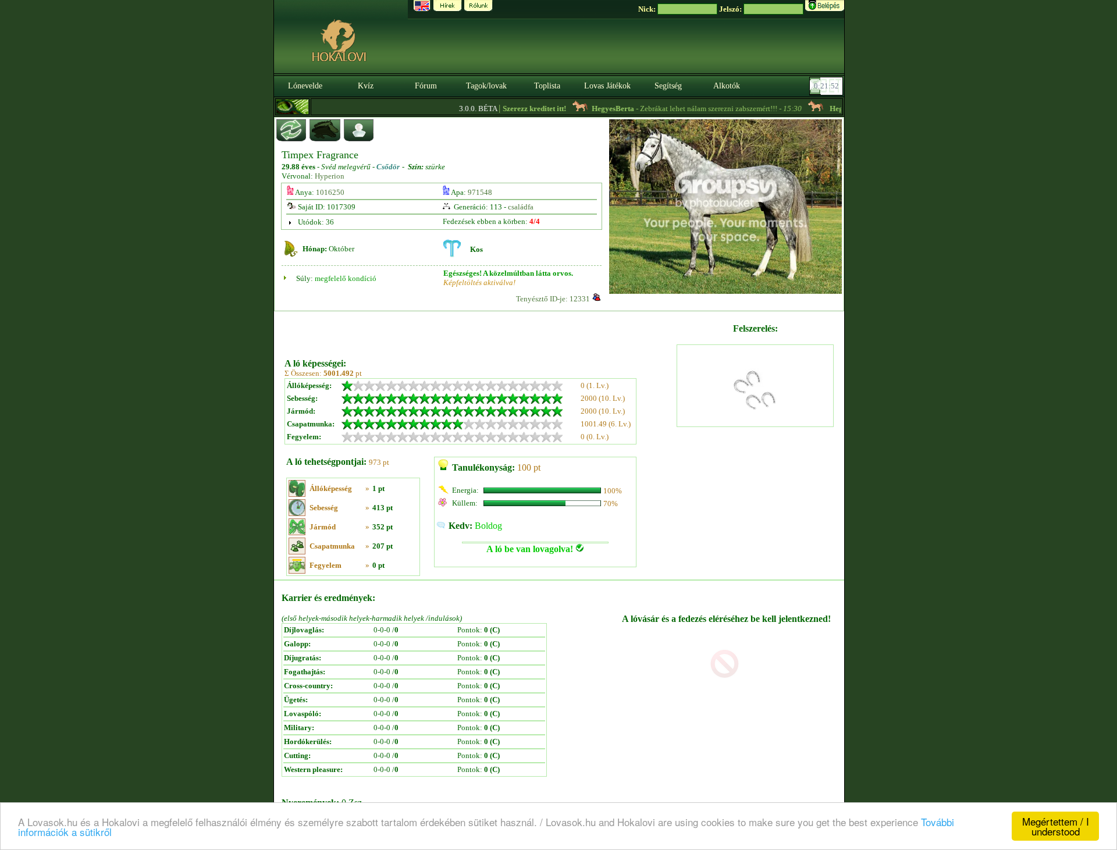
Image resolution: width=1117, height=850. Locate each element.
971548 (480, 192)
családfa (520, 206)
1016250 (330, 192)
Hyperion (329, 176)
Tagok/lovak (486, 85)
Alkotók (726, 85)
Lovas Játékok (607, 85)
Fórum (426, 85)
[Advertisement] (479, 330)
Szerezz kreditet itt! (519, 108)
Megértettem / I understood (1055, 826)
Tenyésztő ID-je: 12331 (553, 298)
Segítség (668, 85)
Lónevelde (305, 85)
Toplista (547, 85)
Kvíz (365, 85)
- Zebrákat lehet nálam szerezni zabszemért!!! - (682, 108)
